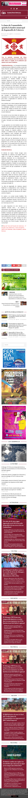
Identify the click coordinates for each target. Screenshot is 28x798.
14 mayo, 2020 (12, 319)
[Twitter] (17, 8)
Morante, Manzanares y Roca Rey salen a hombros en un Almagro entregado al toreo (14, 579)
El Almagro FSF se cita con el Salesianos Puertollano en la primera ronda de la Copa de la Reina (14, 636)
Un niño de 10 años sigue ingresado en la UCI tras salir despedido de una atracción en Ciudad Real (13, 524)
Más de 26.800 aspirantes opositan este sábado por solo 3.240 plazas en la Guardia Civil (14, 770)
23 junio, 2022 (6, 34)
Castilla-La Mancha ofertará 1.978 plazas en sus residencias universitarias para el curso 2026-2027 (14, 729)
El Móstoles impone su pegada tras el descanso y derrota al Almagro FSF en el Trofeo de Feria (13, 627)
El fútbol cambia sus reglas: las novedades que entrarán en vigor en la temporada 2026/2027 (14, 764)
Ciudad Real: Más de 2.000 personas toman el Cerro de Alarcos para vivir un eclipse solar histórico (14, 541)
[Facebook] (11, 8)
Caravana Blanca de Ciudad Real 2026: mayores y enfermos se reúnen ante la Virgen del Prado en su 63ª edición (14, 536)
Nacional (14, 743)
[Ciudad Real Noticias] (14, 15)
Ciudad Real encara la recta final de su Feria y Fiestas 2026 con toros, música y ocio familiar (14, 583)
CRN (12, 34)
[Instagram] (14, 8)
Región (14, 695)
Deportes (14, 598)
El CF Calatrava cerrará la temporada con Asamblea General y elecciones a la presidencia (17, 316)
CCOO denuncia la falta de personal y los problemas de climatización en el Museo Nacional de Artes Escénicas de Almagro (13, 495)
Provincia (14, 647)
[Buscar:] (14, 20)
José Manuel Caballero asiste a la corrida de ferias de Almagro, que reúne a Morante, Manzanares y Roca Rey (13, 573)
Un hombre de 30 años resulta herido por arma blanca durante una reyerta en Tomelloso (13, 685)
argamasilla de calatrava (12, 269)
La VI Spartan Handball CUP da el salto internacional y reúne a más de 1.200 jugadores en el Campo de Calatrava (13, 641)
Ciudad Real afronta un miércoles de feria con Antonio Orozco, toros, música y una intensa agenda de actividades (14, 593)
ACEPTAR (15, 796)
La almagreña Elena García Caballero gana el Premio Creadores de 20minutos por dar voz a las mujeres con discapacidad (14, 780)
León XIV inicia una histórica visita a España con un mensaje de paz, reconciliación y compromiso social (13, 785)
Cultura (14, 551)
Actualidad (14, 502)
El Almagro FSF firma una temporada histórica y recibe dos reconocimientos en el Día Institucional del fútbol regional (13, 468)
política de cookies (11, 795)
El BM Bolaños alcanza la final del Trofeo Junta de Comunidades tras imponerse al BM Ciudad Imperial (13, 482)
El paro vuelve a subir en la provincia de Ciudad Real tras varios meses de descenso (14, 737)
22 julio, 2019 (12, 336)
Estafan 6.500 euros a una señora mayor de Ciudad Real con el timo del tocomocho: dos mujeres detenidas (14, 531)
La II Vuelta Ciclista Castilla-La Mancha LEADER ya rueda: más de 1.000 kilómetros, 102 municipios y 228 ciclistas (14, 734)
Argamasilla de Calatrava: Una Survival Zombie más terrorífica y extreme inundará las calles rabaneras (17, 334)
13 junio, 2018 (5, 329)
